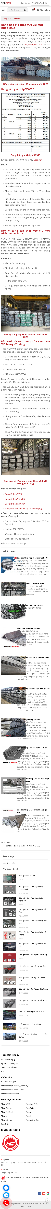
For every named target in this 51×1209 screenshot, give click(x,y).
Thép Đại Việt (31, 1108)
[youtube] (44, 1193)
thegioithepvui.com (33, 44)
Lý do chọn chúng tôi (9, 1063)
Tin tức (17, 19)
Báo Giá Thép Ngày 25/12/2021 (31, 1012)
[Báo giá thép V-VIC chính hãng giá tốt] (8, 821)
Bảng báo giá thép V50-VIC (28, 719)
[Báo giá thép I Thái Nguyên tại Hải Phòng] (9, 936)
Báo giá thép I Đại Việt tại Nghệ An (33, 966)
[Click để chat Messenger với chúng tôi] (6, 1188)
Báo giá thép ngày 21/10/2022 (30, 605)
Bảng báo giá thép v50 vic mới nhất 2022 (22, 26)
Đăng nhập (44, 10)
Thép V (28, 1112)
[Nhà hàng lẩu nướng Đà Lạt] (9, 1027)
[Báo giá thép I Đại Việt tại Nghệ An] (9, 970)
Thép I (28, 1116)
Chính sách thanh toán (10, 1093)
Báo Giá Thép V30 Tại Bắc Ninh (30, 583)
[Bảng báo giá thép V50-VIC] (8, 729)
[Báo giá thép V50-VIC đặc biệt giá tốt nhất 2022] (8, 699)
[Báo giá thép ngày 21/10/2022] (8, 612)
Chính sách (6, 1077)
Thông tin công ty (10, 1054)
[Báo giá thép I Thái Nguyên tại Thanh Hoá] (9, 891)
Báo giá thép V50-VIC (27, 875)
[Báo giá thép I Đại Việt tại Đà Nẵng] (9, 959)
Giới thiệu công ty (8, 1059)
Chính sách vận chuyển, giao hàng (14, 1086)
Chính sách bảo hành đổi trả (12, 1089)
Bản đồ (4, 1071)
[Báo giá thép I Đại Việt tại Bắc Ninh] (9, 1004)
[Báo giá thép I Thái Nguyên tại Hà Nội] (9, 947)
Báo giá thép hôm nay (15, 503)
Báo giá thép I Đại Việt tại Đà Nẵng (33, 955)
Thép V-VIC (5, 1104)
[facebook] (10, 1142)
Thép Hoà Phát (32, 1104)
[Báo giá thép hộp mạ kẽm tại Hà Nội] (8, 566)
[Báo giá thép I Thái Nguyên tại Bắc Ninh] (9, 925)
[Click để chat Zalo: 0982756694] (6, 1195)
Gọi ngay (38, 159)
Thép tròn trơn (7, 1120)
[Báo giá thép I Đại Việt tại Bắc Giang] (9, 993)
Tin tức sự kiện (9, 863)
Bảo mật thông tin (8, 1082)
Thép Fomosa (7, 1108)
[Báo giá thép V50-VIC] (9, 879)
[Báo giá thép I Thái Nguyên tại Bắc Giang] (9, 913)
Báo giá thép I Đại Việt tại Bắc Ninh (33, 1000)
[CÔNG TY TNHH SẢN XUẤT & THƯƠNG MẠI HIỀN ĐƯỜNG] (6, 3)
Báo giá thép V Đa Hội (15, 499)
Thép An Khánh (7, 1112)
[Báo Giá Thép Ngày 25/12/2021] (9, 1016)
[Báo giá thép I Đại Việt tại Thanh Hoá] (9, 982)
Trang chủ (6, 19)
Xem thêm (5, 1124)
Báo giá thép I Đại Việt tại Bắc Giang (33, 989)
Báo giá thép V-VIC (13, 494)
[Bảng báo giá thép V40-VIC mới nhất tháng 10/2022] (8, 789)
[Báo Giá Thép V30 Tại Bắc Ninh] (8, 589)
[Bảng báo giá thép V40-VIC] (8, 638)
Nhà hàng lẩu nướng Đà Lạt (30, 1024)
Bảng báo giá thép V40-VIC (28, 628)
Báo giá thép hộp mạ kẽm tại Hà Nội (33, 558)
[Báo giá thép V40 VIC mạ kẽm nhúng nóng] (8, 668)
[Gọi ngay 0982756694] (6, 1203)
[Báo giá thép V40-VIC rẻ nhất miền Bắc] (8, 758)
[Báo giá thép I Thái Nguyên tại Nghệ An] (9, 902)
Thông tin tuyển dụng (9, 1067)
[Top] (47, 1200)
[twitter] (48, 1193)
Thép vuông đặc (32, 1120)
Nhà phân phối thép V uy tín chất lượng (23, 508)
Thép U (4, 1116)
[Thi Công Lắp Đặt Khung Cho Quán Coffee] (9, 1037)
